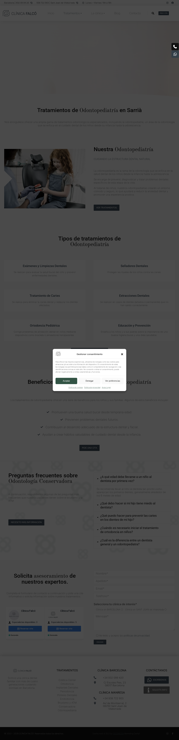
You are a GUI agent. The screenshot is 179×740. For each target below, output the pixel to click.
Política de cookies (76, 387)
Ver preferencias (112, 381)
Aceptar (66, 381)
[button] (122, 354)
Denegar (89, 381)
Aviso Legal (106, 387)
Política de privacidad (92, 387)
